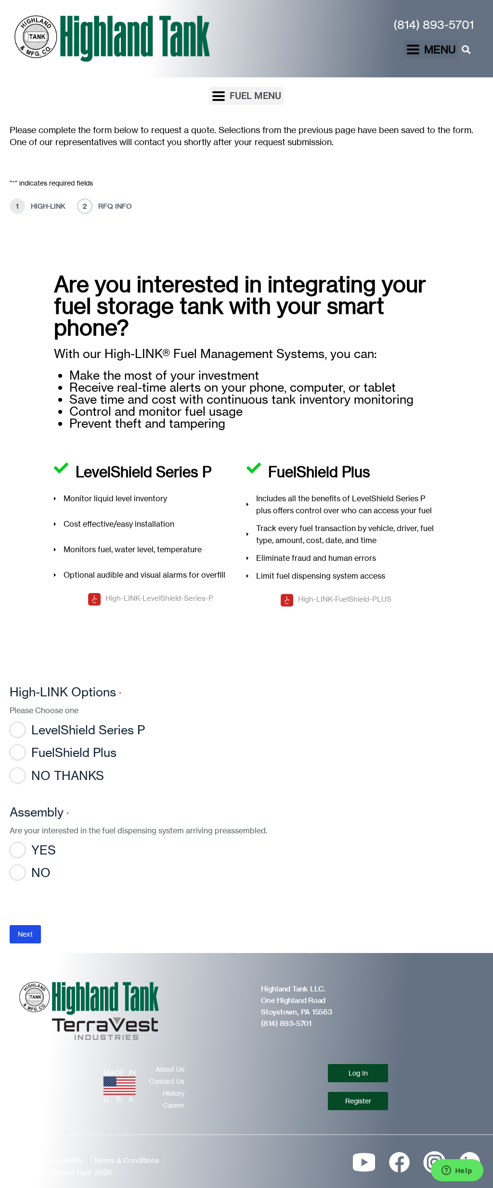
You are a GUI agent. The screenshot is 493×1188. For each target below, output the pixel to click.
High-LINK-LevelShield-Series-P (159, 598)
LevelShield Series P (88, 730)
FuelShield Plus (74, 752)
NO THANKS (67, 775)
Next (25, 934)
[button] (431, 49)
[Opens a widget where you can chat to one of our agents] (456, 1171)
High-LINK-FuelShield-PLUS (344, 599)
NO (41, 873)
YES (43, 850)
